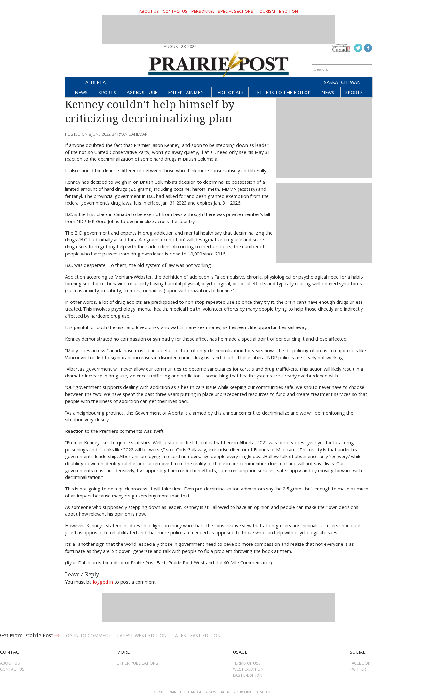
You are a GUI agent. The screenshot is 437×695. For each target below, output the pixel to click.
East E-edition (247, 675)
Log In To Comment (87, 636)
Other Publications (137, 663)
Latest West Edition (142, 636)
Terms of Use (247, 663)
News (81, 92)
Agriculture (142, 92)
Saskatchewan (342, 82)
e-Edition (288, 11)
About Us (149, 11)
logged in (103, 582)
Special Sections (235, 11)
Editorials (231, 92)
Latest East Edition (196, 636)
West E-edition (248, 669)
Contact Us (175, 11)
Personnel (202, 11)
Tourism (266, 11)
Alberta (95, 82)
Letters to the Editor (282, 92)
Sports (107, 92)
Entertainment (187, 92)
